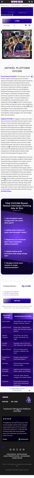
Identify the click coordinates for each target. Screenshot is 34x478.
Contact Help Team (17, 390)
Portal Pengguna (15, 5)
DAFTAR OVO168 (22, 454)
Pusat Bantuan (25, 5)
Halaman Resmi (5, 5)
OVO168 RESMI (25, 456)
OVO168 (11, 12)
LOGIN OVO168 (11, 454)
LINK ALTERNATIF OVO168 (11, 456)
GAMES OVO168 (17, 458)
